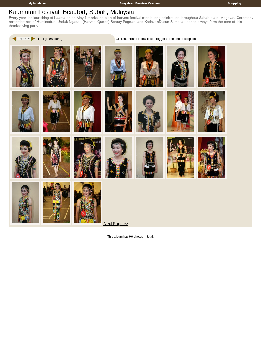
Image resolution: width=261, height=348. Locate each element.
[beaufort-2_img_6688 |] (150, 87)
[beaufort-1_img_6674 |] (56, 87)
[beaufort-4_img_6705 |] (87, 133)
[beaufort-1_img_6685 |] (87, 87)
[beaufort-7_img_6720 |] (181, 178)
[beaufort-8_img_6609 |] (25, 224)
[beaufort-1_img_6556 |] (25, 87)
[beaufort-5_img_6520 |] (118, 133)
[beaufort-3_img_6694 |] (212, 87)
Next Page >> (115, 224)
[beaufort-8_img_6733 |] (56, 224)
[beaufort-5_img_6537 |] (150, 133)
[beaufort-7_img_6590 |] (150, 178)
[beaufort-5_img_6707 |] (181, 133)
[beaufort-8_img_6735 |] (87, 224)
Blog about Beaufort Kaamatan (140, 3)
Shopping (234, 3)
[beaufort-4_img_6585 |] (25, 133)
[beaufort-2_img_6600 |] (118, 87)
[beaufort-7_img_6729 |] (212, 178)
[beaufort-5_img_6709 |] (212, 133)
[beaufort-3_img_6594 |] (181, 87)
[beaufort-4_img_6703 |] (56, 133)
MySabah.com (38, 3)
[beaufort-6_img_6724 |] (87, 178)
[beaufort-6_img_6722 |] (56, 178)
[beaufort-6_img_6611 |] (25, 178)
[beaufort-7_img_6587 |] (118, 178)
